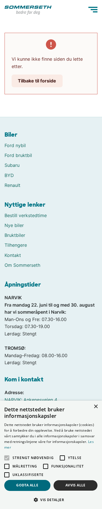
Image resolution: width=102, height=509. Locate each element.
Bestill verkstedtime (26, 215)
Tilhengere (16, 245)
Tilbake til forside (37, 81)
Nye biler (14, 225)
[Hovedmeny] (92, 9)
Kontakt (13, 255)
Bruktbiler (15, 235)
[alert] (51, 455)
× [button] (96, 407)
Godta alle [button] (27, 485)
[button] (51, 500)
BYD (9, 175)
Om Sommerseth (22, 265)
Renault (12, 185)
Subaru (12, 165)
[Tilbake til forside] (28, 9)
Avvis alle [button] (75, 485)
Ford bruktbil (18, 155)
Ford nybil (15, 145)
